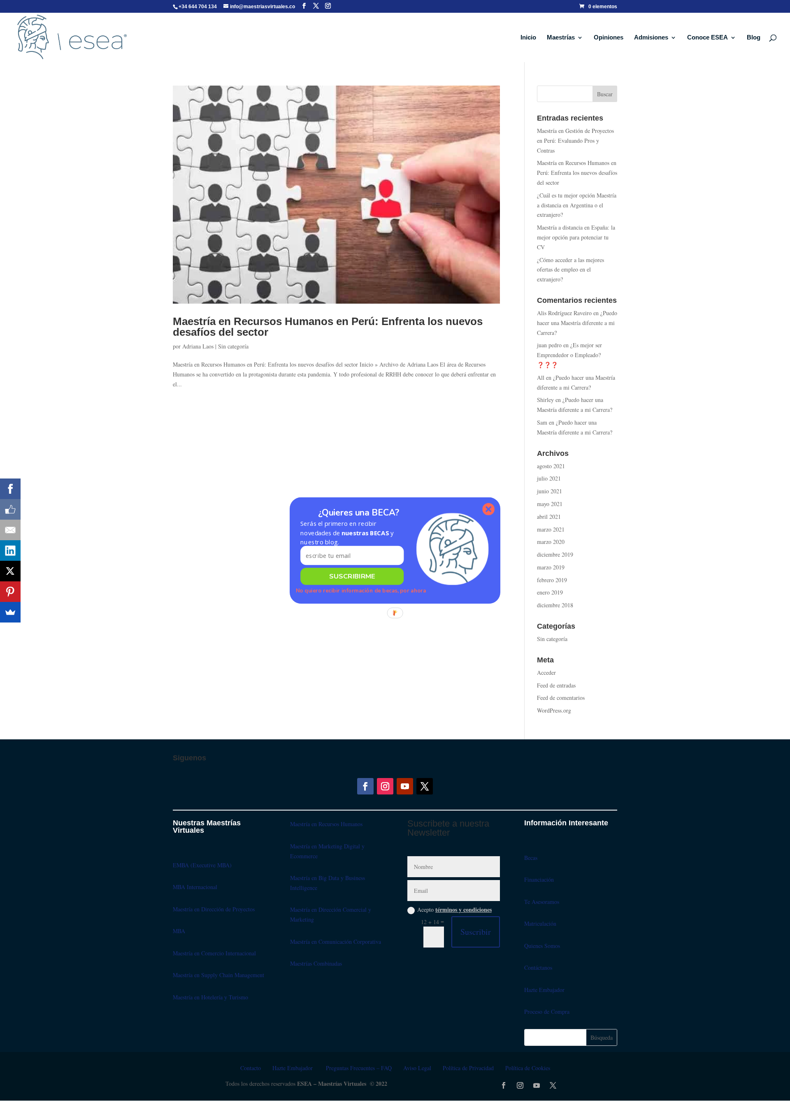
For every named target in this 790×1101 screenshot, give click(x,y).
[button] (352, 533)
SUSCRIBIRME (352, 576)
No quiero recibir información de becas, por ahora (361, 591)
